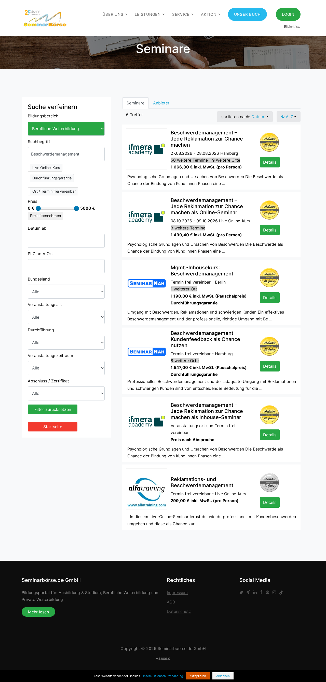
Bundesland (39, 279)
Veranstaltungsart (45, 304)
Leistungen (148, 14)
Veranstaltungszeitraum (50, 355)
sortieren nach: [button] (242, 116)
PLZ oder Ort (40, 253)
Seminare (135, 102)
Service (180, 14)
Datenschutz (179, 611)
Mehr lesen (38, 611)
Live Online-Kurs (46, 167)
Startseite (52, 426)
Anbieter (161, 102)
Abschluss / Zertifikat (48, 380)
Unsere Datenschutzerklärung (162, 676)
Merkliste (294, 26)
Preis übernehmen (45, 215)
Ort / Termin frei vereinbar (54, 191)
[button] (45, 168)
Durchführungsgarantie (52, 178)
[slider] (38, 208)
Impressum (177, 592)
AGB (171, 601)
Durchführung (41, 329)
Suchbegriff (39, 141)
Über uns (112, 14)
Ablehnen (223, 676)
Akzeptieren (197, 676)
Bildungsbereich (43, 115)
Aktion (208, 14)
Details (269, 162)
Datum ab (37, 228)
